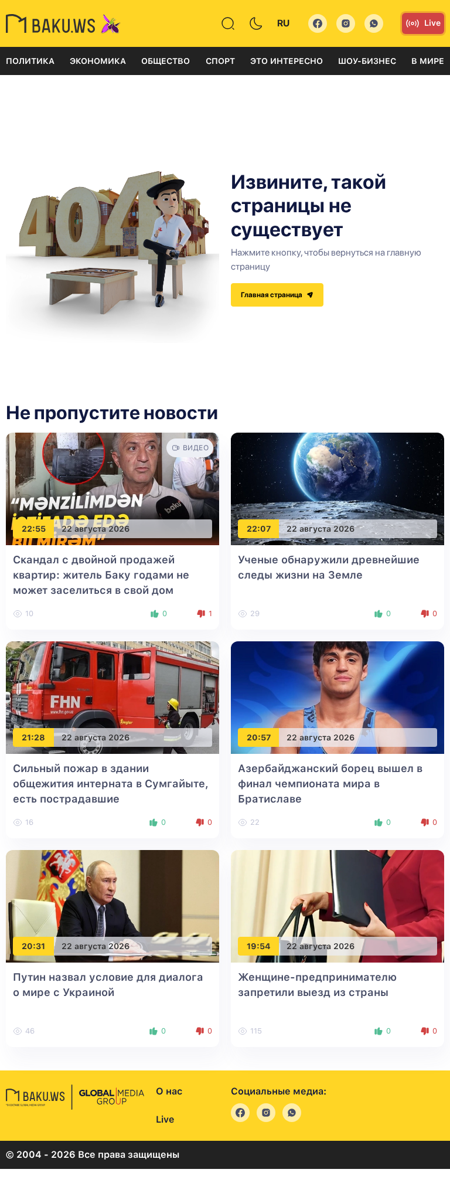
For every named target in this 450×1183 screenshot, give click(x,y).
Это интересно (286, 61)
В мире (427, 61)
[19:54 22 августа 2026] (337, 906)
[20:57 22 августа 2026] (337, 697)
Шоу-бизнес (367, 61)
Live (432, 23)
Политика (30, 61)
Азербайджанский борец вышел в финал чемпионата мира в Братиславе (330, 783)
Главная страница (272, 295)
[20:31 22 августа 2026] (112, 906)
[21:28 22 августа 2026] (112, 697)
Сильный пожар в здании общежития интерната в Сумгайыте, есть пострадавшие (111, 783)
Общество (165, 61)
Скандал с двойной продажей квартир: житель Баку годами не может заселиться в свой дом (101, 574)
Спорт (220, 61)
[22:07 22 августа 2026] (337, 488)
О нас (169, 1091)
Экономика (98, 61)
